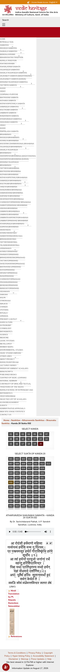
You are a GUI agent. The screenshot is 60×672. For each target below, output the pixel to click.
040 (23, 487)
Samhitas (15, 420)
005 (36, 459)
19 (34, 444)
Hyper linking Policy (21, 656)
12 (34, 439)
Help (49, 659)
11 (29, 439)
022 (23, 473)
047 (29, 492)
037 (42, 482)
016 (23, 468)
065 (29, 506)
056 (11, 501)
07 (46, 434)
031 (42, 478)
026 (11, 478)
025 (42, 473)
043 (42, 487)
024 (36, 473)
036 (36, 482)
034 (23, 482)
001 (11, 459)
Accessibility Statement (43, 656)
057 (17, 501)
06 (40, 434)
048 (36, 492)
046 (23, 492)
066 (36, 506)
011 (36, 463)
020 (11, 473)
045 (17, 492)
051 (17, 496)
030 (36, 478)
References (16, 636)
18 (29, 444)
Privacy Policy (34, 653)
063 (17, 506)
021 (17, 473)
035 (29, 482)
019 (42, 468)
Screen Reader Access (40, 2)
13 (40, 439)
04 (29, 434)
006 (42, 459)
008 (17, 463)
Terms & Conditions (17, 653)
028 (23, 478)
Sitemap (24, 659)
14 (46, 439)
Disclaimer (13, 659)
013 (48, 463)
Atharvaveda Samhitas (33, 420)
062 (11, 506)
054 (36, 496)
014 (11, 468)
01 (11, 434)
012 (42, 463)
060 (36, 501)
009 (23, 463)
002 (17, 459)
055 (42, 496)
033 (17, 482)
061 (42, 501)
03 (23, 434)
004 (29, 459)
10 (23, 439)
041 (29, 487)
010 (29, 463)
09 (17, 439)
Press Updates (38, 659)
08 (11, 439)
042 (36, 487)
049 (42, 492)
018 (36, 468)
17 (23, 444)
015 (17, 468)
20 (40, 444)
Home (6, 420)
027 (17, 478)
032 (11, 482)
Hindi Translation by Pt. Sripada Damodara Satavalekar (14, 598)
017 (29, 468)
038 (11, 487)
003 (23, 459)
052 (23, 496)
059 (29, 501)
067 (42, 506)
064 (23, 506)
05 (34, 434)
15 (11, 444)
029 (29, 478)
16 (17, 444)
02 (17, 434)
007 (11, 463)
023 (29, 473)
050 (11, 496)
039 (17, 487)
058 (23, 501)
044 (11, 492)
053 (29, 496)
